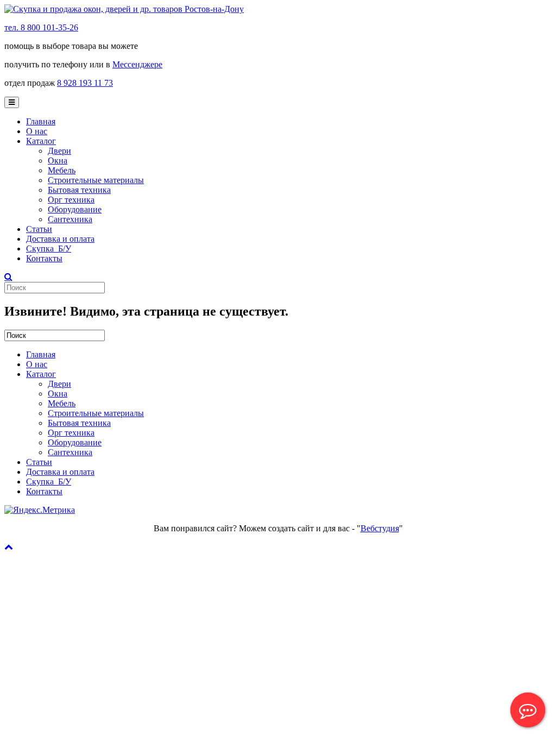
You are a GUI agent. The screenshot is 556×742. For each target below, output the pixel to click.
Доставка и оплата (60, 238)
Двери (59, 150)
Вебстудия (380, 528)
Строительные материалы (96, 180)
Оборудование (75, 209)
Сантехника (70, 219)
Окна (57, 160)
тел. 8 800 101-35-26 (41, 27)
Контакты (44, 258)
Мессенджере (137, 64)
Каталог (41, 141)
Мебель (61, 170)
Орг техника (71, 199)
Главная (40, 121)
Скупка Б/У (48, 248)
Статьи (39, 229)
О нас (36, 131)
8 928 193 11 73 (85, 82)
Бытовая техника (79, 189)
